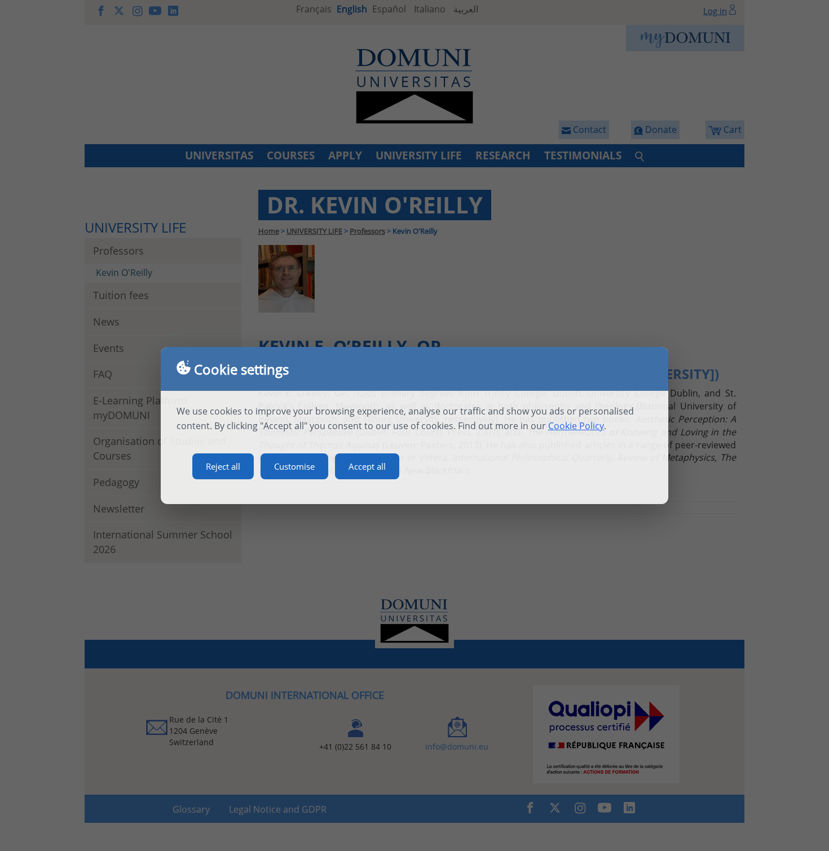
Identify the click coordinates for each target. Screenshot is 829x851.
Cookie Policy (576, 426)
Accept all (367, 466)
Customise (294, 466)
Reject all (223, 466)
